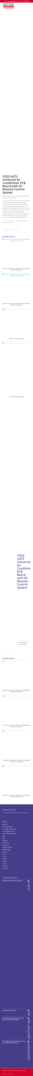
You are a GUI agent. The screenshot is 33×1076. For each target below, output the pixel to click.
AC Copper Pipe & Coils (9, 829)
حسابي (4, 863)
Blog (3, 836)
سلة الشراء (5, 866)
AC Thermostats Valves (9, 833)
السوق (4, 859)
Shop (3, 854)
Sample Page (6, 849)
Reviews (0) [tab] (15, 229)
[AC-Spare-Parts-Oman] (13, 5)
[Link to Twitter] (29, 1072)
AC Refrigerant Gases (8, 831)
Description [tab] (6, 229)
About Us (5, 824)
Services (4, 852)
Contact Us (5, 843)
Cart (3, 838)
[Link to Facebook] (26, 1072)
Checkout (5, 840)
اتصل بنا (4, 856)
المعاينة (4, 861)
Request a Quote (7, 847)
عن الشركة (5, 868)
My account (5, 845)
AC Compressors (7, 826)
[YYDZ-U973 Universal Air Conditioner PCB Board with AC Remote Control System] (16, 28)
